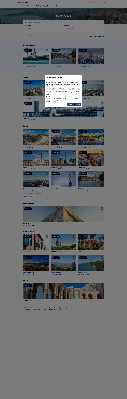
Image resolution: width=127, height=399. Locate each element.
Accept (78, 104)
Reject (70, 104)
